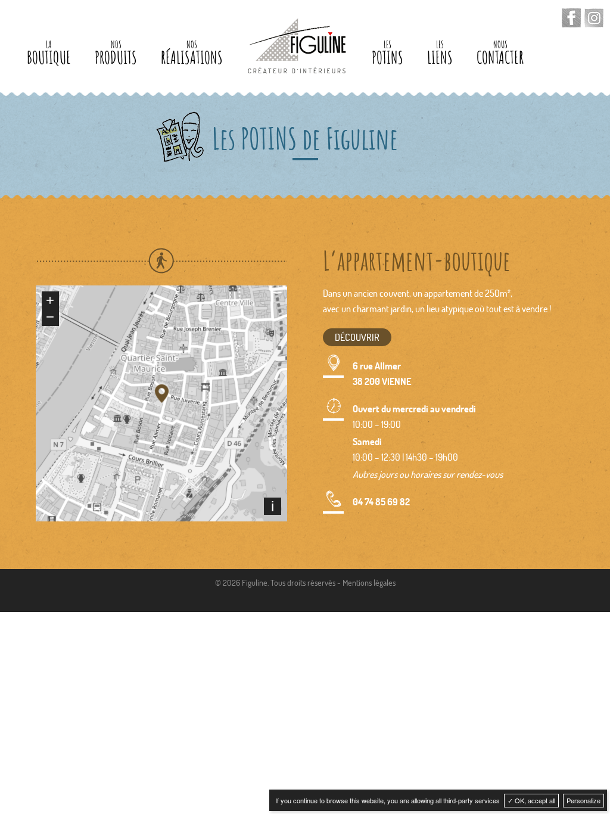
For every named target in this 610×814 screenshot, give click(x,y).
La (49, 53)
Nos (116, 53)
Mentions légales (369, 582)
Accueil (297, 46)
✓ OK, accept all (531, 800)
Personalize (583, 800)
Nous (500, 53)
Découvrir (357, 337)
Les (387, 53)
